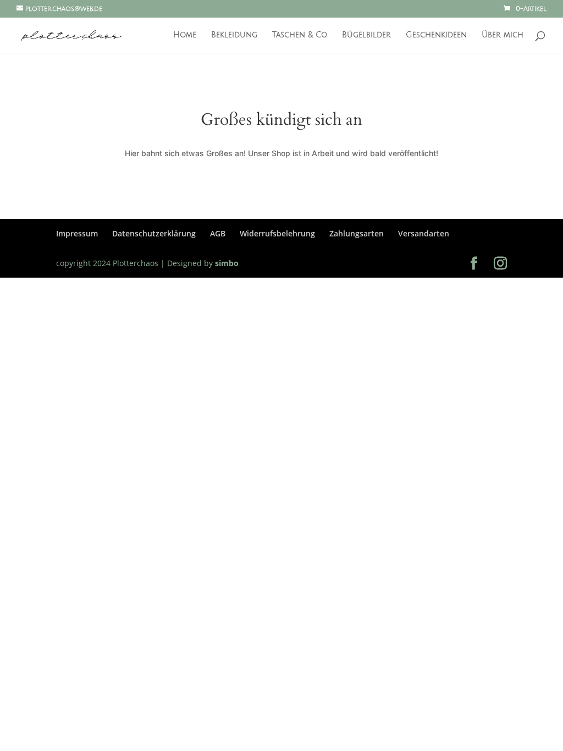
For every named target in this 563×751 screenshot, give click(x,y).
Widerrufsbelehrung (277, 233)
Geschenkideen (436, 35)
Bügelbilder (366, 35)
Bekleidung (234, 35)
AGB (217, 233)
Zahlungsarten (356, 233)
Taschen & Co (299, 35)
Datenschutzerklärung (154, 233)
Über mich (502, 35)
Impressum (77, 233)
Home (184, 35)
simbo (226, 263)
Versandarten (423, 233)
